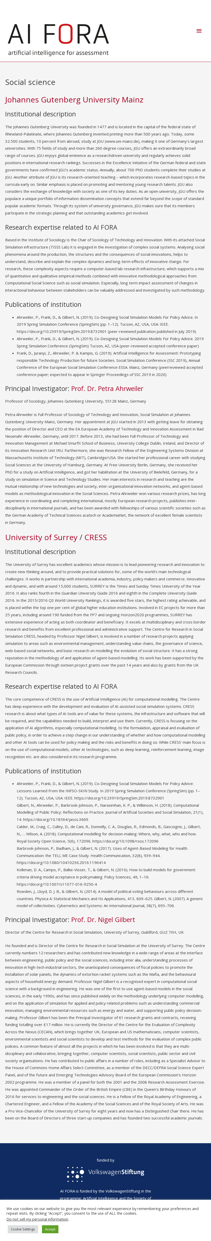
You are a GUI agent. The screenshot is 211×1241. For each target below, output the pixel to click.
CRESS (95, 537)
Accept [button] (50, 1229)
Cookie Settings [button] (23, 1229)
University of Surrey (41, 537)
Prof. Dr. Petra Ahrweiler (107, 388)
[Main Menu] (199, 31)
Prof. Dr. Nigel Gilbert (103, 919)
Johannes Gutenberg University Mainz (74, 99)
